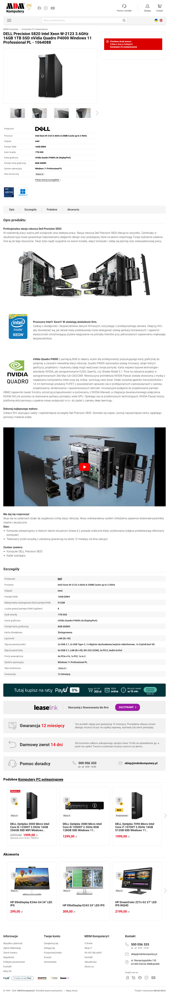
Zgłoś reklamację (12, 948)
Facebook (39, 8)
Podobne (52, 209)
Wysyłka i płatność (12, 943)
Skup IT (88, 948)
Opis (11, 209)
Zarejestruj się (51, 943)
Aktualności (90, 962)
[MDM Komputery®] (15, 5)
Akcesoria (73, 209)
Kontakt (88, 957)
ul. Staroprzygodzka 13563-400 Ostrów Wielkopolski (145, 962)
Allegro (127, 977)
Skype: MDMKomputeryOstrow (133, 977)
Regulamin (8, 957)
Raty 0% (7, 971)
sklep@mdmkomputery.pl (141, 763)
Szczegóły (30, 209)
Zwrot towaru (10, 952)
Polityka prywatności (14, 962)
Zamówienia (50, 962)
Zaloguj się (49, 948)
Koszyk (47, 957)
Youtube (53, 8)
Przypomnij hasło (53, 952)
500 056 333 (87, 764)
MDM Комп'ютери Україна (156, 20)
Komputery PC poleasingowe (123, 47)
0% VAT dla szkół (92, 952)
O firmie (88, 943)
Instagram (46, 8)
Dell (60, 579)
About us (161, 20)
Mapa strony (71, 990)
